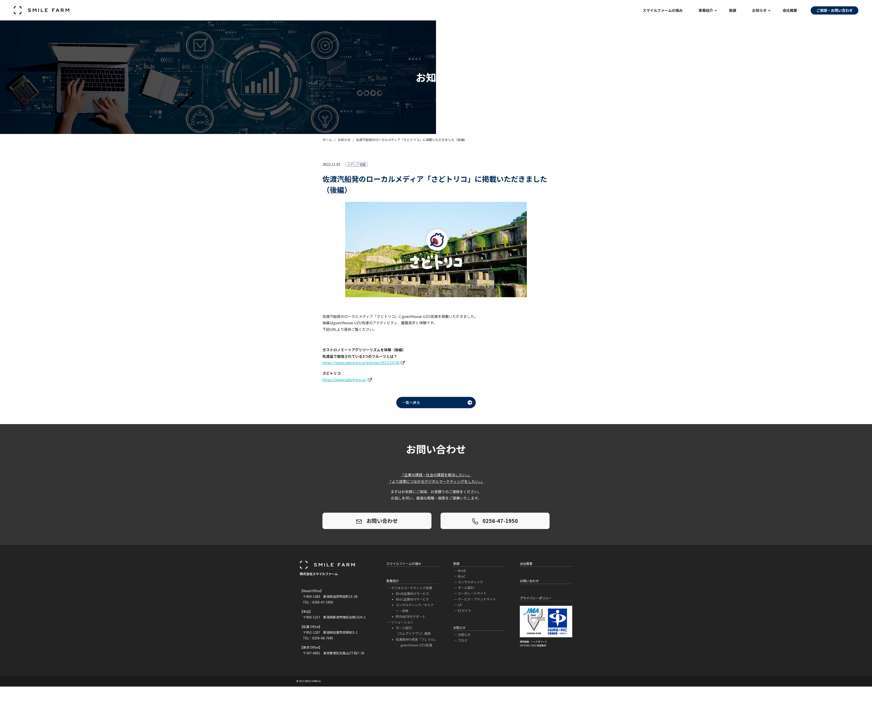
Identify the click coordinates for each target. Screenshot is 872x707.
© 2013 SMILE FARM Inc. (309, 681)
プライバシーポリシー (536, 598)
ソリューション (402, 622)
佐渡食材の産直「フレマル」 (416, 639)
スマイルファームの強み (403, 563)
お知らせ (464, 634)
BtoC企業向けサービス (412, 599)
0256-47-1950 (500, 520)
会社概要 (790, 10)
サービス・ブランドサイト (477, 599)
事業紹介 (392, 580)
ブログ (462, 640)
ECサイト (464, 610)
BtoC (462, 576)
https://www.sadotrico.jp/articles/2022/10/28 (360, 362)
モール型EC (466, 587)
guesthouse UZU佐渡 (416, 645)
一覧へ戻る (411, 402)
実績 (732, 10)
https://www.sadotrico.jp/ (344, 379)
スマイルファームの (663, 10)
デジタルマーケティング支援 (411, 588)
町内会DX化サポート (410, 616)
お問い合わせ (382, 520)
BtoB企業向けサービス (412, 593)
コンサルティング (470, 582)
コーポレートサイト (472, 593)
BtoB (462, 570)
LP (460, 605)
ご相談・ (834, 10)
